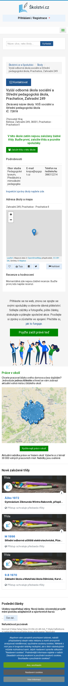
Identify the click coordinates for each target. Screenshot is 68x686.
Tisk (20, 266)
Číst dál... (10, 618)
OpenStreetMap (34, 257)
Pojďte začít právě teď (34, 332)
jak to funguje (34, 323)
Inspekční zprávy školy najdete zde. (25, 191)
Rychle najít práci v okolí (34, 448)
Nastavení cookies (34, 672)
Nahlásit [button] (55, 266)
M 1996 (10, 536)
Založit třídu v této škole (23, 149)
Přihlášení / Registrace (32, 18)
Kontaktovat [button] (20, 82)
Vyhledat (46, 43)
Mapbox (22, 260)
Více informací (34, 679)
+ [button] (11, 214)
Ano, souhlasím (34, 665)
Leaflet (10, 257)
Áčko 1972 (12, 498)
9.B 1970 (11, 575)
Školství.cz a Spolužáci (21, 64)
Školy (40, 64)
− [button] (11, 220)
